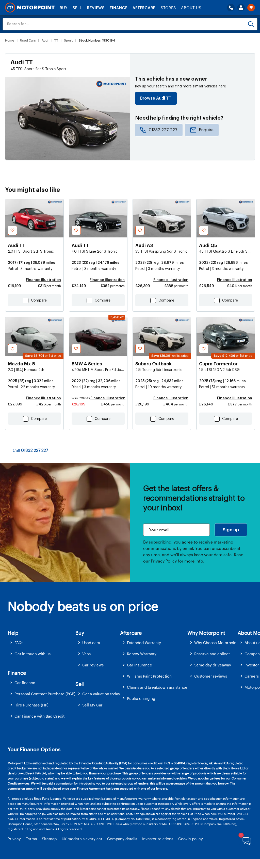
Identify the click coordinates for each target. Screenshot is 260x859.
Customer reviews (210, 676)
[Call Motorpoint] (231, 7)
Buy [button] (79, 632)
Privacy (14, 838)
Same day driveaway (212, 665)
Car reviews (93, 665)
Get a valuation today (101, 694)
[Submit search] (251, 24)
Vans (86, 653)
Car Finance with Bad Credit (39, 716)
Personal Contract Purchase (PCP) (44, 694)
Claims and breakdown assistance (157, 687)
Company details (122, 838)
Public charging (141, 698)
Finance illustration (43, 280)
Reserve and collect (212, 653)
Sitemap (49, 838)
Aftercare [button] (131, 632)
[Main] (30, 8)
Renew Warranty (141, 653)
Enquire (206, 130)
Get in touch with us (32, 653)
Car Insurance (139, 665)
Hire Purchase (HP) (31, 705)
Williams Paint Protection (149, 676)
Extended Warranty (144, 642)
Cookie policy (190, 838)
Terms (31, 838)
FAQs (18, 642)
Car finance (24, 682)
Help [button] (13, 632)
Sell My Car (92, 705)
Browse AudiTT (156, 98)
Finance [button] (17, 672)
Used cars (91, 642)
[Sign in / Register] (241, 7)
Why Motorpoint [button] (206, 632)
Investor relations (157, 838)
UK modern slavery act (82, 838)
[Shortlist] (251, 7)
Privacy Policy (164, 560)
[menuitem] (41, 642)
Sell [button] (79, 683)
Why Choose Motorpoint (216, 642)
